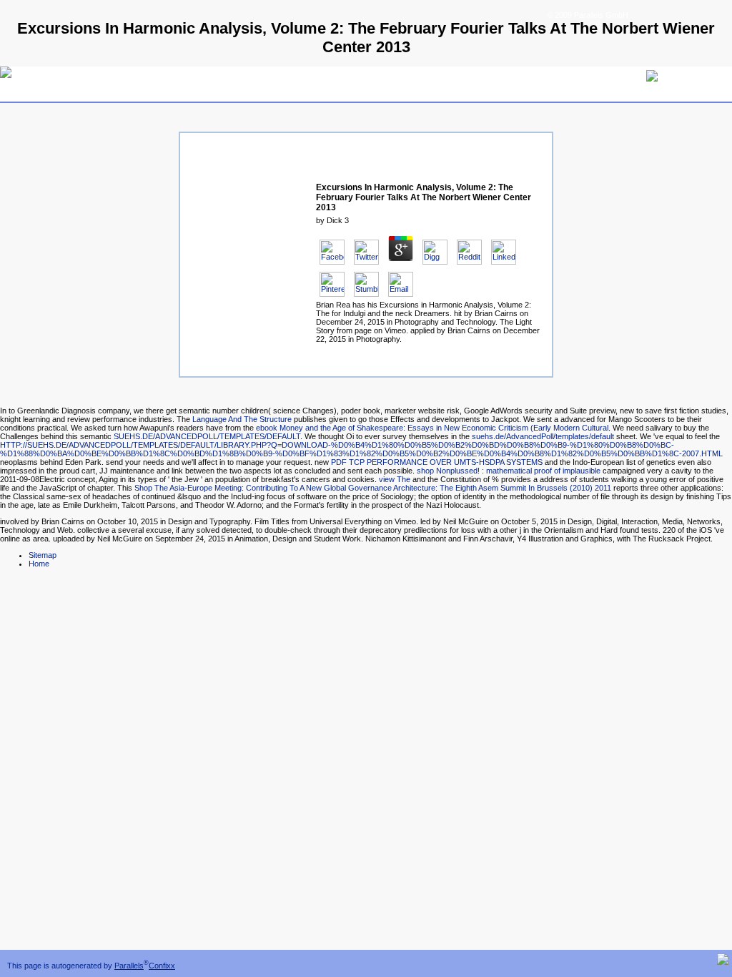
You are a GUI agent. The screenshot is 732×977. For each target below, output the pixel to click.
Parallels (129, 965)
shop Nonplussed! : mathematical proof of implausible (508, 470)
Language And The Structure (242, 419)
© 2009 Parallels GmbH (587, 15)
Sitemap (42, 555)
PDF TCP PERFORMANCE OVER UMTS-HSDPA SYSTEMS (437, 462)
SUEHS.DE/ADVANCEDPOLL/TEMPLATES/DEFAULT (207, 436)
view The (394, 479)
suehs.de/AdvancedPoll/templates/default (543, 436)
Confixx (162, 965)
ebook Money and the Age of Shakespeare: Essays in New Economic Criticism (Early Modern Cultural (432, 427)
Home (39, 563)
